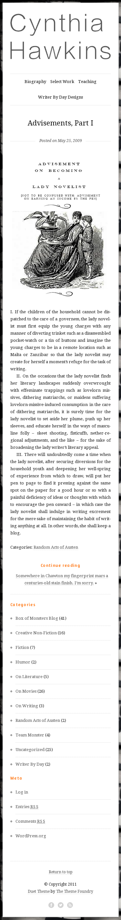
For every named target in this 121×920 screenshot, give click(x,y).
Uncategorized (30, 749)
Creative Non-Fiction (36, 632)
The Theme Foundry (74, 891)
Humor (22, 662)
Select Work (62, 81)
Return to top (61, 872)
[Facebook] (51, 905)
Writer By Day (29, 764)
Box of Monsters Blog (36, 618)
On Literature (29, 676)
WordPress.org (30, 835)
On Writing (26, 705)
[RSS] (70, 905)
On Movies (25, 691)
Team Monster (29, 735)
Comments (30, 821)
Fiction (22, 647)
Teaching (87, 81)
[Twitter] (61, 905)
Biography (35, 81)
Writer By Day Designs (60, 97)
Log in (21, 792)
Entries (27, 806)
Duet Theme (39, 891)
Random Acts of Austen (56, 547)
